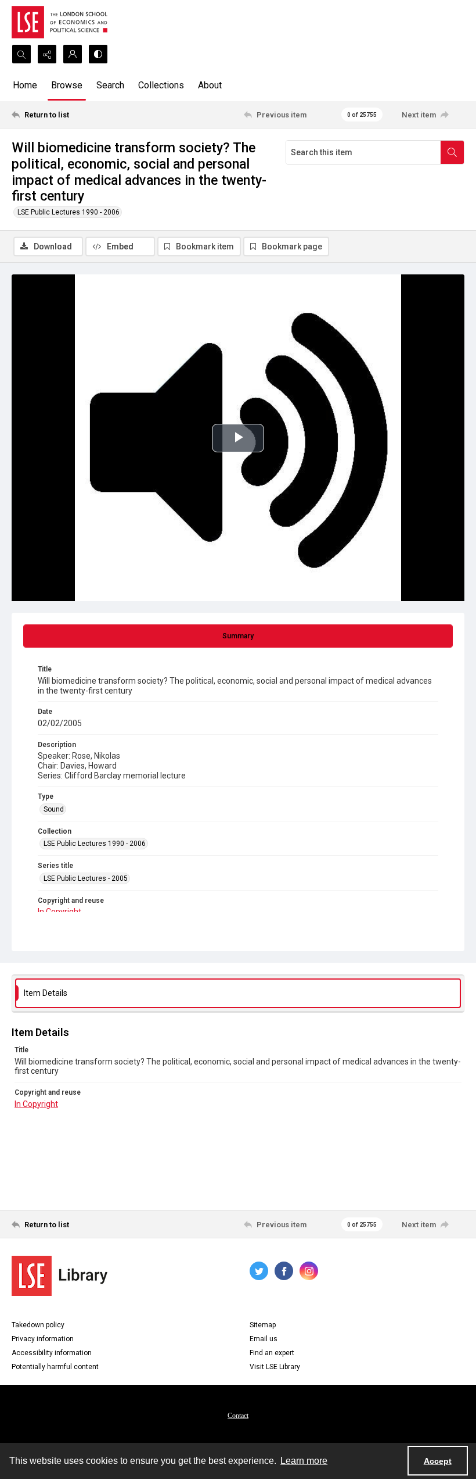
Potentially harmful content (55, 1367)
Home (25, 85)
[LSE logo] (59, 22)
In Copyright (59, 911)
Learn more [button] (303, 1461)
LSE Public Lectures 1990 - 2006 (68, 212)
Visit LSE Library (275, 1367)
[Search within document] (452, 152)
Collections (161, 85)
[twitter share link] (259, 1271)
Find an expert (272, 1353)
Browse (66, 85)
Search (110, 85)
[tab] (238, 636)
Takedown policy (38, 1325)
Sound (54, 809)
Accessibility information (52, 1353)
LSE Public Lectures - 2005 (86, 878)
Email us (263, 1339)
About (210, 85)
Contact (238, 1416)
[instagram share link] (309, 1271)
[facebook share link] (284, 1271)
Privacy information (43, 1339)
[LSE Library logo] (59, 1276)
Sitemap (263, 1325)
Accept (438, 1461)
